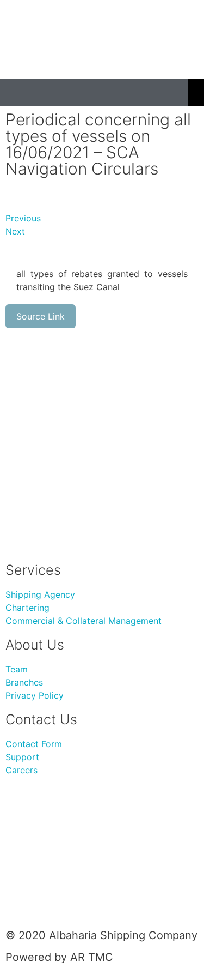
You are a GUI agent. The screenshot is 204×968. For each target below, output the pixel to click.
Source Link (40, 316)
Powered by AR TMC (59, 957)
